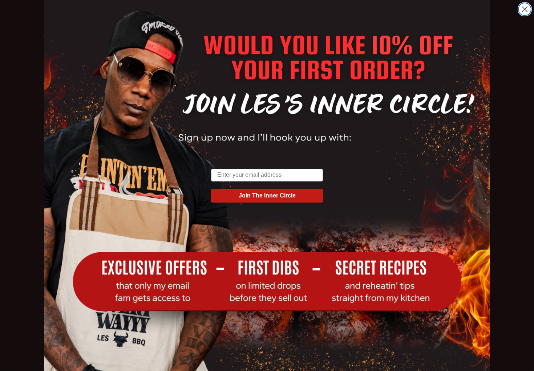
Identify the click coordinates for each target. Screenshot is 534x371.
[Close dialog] (524, 9)
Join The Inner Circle (267, 195)
